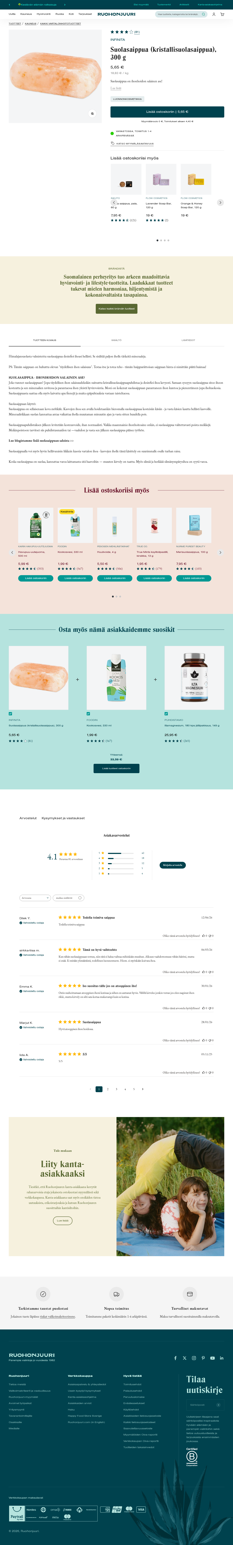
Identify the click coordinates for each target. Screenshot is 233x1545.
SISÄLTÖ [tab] (116, 340)
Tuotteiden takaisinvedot (138, 1447)
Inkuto (115, 198)
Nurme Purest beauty (190, 546)
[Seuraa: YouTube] (212, 1358)
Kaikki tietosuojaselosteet (139, 1422)
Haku (71, 1409)
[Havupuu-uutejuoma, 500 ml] (35, 525)
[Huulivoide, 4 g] (114, 525)
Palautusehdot (132, 1390)
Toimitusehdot (132, 1384)
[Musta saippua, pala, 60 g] (126, 179)
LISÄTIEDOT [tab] (188, 340)
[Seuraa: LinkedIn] (221, 1358)
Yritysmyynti (16, 1409)
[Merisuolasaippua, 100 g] (193, 525)
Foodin (62, 546)
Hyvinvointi (43, 14)
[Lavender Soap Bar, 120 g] (161, 179)
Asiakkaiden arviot (79, 1403)
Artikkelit (184, 4)
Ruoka (60, 14)
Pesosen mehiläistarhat (113, 546)
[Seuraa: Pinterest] (203, 1358)
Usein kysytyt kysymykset (84, 1390)
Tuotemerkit (164, 4)
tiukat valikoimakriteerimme (57, 1316)
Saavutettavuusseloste (137, 1428)
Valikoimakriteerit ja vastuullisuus (29, 1390)
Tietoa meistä (17, 1384)
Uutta (12, 14)
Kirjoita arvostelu (172, 865)
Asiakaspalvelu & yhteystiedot (87, 1384)
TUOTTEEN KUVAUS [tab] (44, 340)
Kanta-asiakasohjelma (210, 4)
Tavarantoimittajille (20, 1415)
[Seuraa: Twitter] (184, 1358)
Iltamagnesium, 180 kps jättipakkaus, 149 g (192, 725)
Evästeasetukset (134, 1403)
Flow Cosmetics (156, 198)
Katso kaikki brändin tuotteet (117, 308)
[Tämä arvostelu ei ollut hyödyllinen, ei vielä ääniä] (210, 936)
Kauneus (26, 14)
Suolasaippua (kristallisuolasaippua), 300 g (36, 725)
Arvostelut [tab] (28, 818)
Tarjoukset (85, 14)
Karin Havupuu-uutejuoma (35, 546)
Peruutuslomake (134, 1397)
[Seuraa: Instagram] (193, 1358)
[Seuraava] (65, 5)
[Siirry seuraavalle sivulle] (142, 1089)
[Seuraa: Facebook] (175, 1358)
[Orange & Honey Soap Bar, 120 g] (196, 179)
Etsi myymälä (141, 4)
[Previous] (113, 202)
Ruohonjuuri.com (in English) (86, 1422)
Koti (71, 14)
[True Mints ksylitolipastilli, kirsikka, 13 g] (154, 525)
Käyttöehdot (131, 1409)
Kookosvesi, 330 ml (99, 725)
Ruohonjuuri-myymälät (23, 1397)
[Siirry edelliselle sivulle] (90, 1089)
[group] (126, 194)
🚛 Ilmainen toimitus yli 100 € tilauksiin (37, 4)
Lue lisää (115, 88)
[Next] (220, 202)
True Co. (142, 546)
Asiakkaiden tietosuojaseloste (142, 1415)
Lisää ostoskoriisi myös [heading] (134, 158)
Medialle (14, 1428)
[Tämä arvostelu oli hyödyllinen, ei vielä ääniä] (203, 936)
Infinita (117, 40)
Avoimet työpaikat (20, 1403)
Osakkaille (15, 1422)
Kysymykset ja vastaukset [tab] (63, 818)
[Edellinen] (9, 5)
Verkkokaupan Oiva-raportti (141, 1441)
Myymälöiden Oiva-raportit (140, 1434)
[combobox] (179, 14)
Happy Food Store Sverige (85, 1415)
